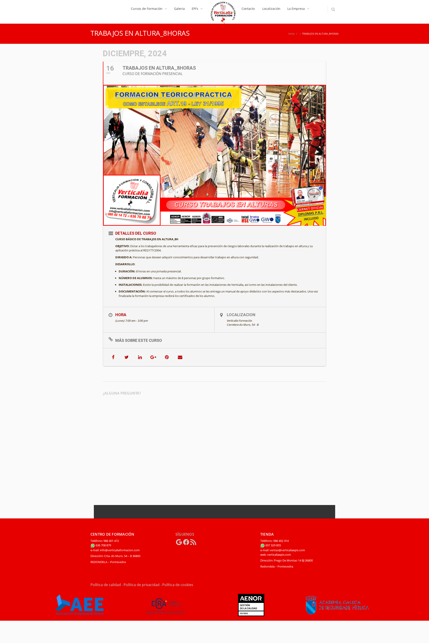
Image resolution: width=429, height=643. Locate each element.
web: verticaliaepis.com (275, 555)
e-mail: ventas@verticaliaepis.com (282, 550)
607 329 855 (273, 545)
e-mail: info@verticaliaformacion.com (115, 550)
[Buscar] (333, 9)
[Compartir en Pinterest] (166, 357)
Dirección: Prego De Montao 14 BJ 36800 (286, 560)
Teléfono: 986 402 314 (274, 541)
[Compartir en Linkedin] (139, 357)
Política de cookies (177, 584)
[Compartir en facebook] (113, 357)
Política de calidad (105, 584)
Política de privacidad (142, 584)
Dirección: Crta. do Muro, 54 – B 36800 (115, 556)
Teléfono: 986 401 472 (104, 541)
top (420, 634)
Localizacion (241, 314)
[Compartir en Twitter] (126, 357)
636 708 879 (103, 545)
